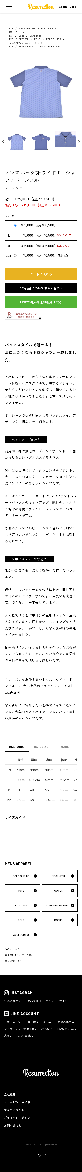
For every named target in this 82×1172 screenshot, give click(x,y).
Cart (72, 6)
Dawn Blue (35, 35)
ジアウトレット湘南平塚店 (20, 1029)
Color (21, 32)
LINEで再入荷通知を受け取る (41, 302)
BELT (21, 920)
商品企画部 (34, 1001)
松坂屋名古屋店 (66, 1029)
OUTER (58, 890)
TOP (11, 28)
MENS (37, 39)
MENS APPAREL (27, 28)
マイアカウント (14, 1110)
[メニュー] (12, 7)
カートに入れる (41, 274)
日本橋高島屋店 (64, 1022)
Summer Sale (26, 46)
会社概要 (10, 1094)
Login (63, 6)
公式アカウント (13, 1001)
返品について (12, 949)
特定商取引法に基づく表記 (19, 955)
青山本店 (33, 1022)
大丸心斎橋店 (24, 1035)
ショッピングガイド (17, 1102)
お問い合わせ (12, 1125)
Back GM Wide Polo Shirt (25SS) (25, 42)
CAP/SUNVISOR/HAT (58, 905)
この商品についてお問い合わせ (41, 288)
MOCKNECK (58, 876)
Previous (6, 142)
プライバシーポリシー (18, 1118)
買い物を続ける (13, 961)
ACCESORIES (21, 934)
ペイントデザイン (56, 1001)
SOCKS (58, 920)
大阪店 (8, 1035)
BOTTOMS (21, 905)
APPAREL (24, 39)
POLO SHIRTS (48, 28)
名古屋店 (47, 1029)
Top (44, 1154)
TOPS (21, 890)
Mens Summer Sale (49, 46)
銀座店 (47, 1022)
